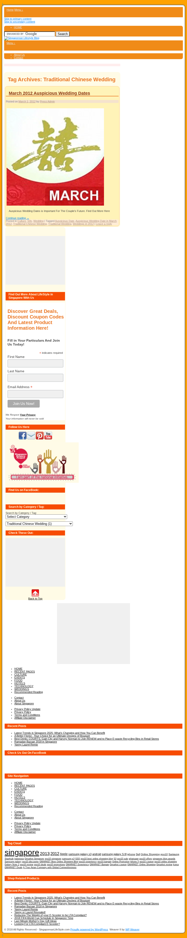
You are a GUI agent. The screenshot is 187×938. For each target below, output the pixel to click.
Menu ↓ (18, 9)
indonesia (19, 858)
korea (176, 864)
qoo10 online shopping (165, 861)
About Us (19, 54)
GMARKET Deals (13, 867)
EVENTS (19, 677)
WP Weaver (132, 929)
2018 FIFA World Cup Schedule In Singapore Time (43, 918)
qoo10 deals (40, 864)
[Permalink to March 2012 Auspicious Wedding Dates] (55, 205)
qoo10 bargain (104, 861)
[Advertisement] (35, 260)
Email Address (20, 387)
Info (30, 220)
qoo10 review (26, 864)
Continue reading (17, 218)
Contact (18, 57)
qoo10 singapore (53, 858)
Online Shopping (150, 854)
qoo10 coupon (147, 861)
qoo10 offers (145, 858)
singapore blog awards (164, 858)
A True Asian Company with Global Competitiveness (49, 867)
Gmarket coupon (118, 864)
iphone (131, 854)
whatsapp (134, 858)
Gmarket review (164, 864)
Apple (64, 854)
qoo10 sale (122, 858)
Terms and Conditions (27, 714)
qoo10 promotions (56, 864)
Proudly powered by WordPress (89, 929)
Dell (138, 854)
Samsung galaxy (13, 861)
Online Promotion (121, 861)
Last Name (16, 371)
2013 (45, 853)
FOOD (18, 680)
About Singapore (24, 703)
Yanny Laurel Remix (26, 744)
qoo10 (164, 854)
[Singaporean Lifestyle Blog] (21, 37)
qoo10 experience (88, 861)
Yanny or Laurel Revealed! (30, 912)
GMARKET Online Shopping (141, 864)
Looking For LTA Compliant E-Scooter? (37, 923)
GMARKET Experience (77, 864)
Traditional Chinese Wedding (30, 223)
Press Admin (47, 101)
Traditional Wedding (59, 223)
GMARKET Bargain (99, 864)
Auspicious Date (64, 220)
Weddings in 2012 (83, 223)
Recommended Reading (28, 692)
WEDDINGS (21, 689)
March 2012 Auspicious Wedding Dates (49, 93)
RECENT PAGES (24, 671)
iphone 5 (134, 861)
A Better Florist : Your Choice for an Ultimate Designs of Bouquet (52, 735)
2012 (54, 853)
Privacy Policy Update (27, 709)
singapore (22, 852)
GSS (77, 858)
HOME (18, 27)
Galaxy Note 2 (12, 864)
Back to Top (35, 598)
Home (10, 9)
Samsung (173, 854)
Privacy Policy (22, 711)
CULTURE (20, 674)
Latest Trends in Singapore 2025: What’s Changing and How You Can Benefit (59, 732)
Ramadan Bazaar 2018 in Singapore (35, 741)
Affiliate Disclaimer (25, 717)
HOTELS (19, 683)
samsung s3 (68, 858)
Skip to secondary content (19, 21)
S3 (115, 858)
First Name (16, 357)
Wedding (38, 220)
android (96, 854)
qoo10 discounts (30, 861)
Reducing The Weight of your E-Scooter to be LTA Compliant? (50, 915)
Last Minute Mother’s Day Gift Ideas (35, 921)
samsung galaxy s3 (80, 854)
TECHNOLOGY (23, 686)
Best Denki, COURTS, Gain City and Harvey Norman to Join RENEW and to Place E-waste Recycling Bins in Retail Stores (86, 738)
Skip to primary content (17, 18)
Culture (22, 220)
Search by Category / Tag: (21, 512)
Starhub (9, 858)
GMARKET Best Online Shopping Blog (58, 861)
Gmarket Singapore (34, 858)
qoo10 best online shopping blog (97, 858)
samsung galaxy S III (114, 854)
